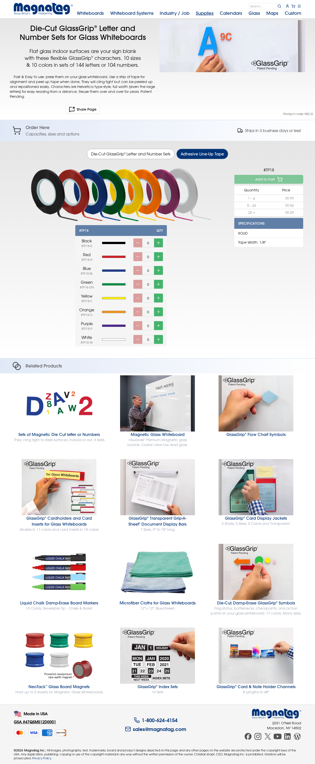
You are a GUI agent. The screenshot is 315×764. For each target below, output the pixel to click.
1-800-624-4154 (159, 720)
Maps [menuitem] (272, 13)
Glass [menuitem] (254, 13)
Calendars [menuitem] (231, 13)
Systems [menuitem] (132, 13)
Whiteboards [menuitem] (90, 13)
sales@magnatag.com (159, 729)
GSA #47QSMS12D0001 (35, 721)
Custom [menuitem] (293, 13)
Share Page (86, 109)
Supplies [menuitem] (205, 13)
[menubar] (189, 13)
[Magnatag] (276, 714)
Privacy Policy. (42, 758)
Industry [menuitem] (174, 13)
